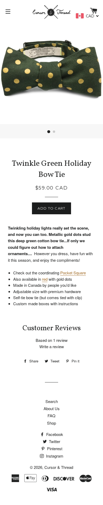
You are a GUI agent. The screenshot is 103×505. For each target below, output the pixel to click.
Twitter (54, 441)
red (45, 279)
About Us (52, 408)
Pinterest (54, 448)
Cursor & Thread (58, 467)
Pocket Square (73, 272)
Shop (51, 423)
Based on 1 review (52, 340)
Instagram (54, 456)
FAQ (51, 415)
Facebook (54, 434)
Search (51, 401)
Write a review (51, 346)
